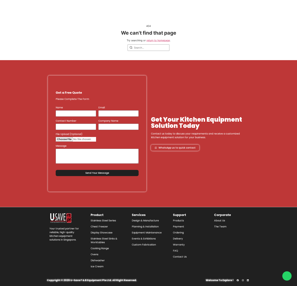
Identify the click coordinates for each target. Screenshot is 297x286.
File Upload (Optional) (69, 134)
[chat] (287, 276)
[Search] (131, 48)
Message (61, 146)
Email (101, 107)
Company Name (108, 121)
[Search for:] (148, 47)
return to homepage (158, 40)
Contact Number (66, 121)
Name (59, 107)
